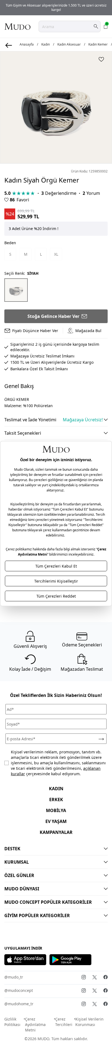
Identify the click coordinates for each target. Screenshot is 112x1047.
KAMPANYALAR (56, 832)
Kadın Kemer (98, 44)
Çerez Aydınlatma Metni (35, 1024)
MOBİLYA (56, 810)
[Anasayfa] (17, 26)
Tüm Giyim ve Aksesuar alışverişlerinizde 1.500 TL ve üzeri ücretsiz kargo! (56, 7)
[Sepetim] (106, 26)
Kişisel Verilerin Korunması (89, 1021)
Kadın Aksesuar (69, 44)
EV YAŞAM (56, 821)
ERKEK (56, 800)
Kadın (45, 44)
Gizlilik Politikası (12, 1021)
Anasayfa (27, 44)
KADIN (56, 789)
